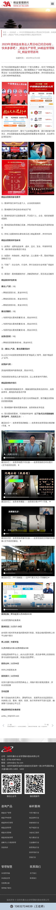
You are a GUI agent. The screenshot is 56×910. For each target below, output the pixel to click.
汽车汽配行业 (34, 813)
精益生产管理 (6, 813)
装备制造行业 (34, 823)
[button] (52, 3)
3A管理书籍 (5, 873)
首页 (4, 32)
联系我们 (33, 878)
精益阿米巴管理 (7, 823)
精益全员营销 (6, 833)
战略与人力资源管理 (8, 842)
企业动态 (13, 32)
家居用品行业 (34, 847)
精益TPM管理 (6, 818)
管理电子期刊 (6, 888)
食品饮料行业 (34, 818)
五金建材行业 (34, 842)
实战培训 (4, 847)
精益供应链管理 (7, 837)
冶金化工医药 (34, 833)
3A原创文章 (5, 878)
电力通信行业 (34, 837)
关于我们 (33, 873)
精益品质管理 (6, 828)
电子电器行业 (34, 828)
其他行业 (32, 857)
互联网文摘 (5, 883)
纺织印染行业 (34, 852)
